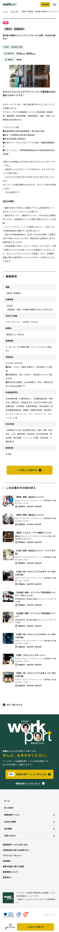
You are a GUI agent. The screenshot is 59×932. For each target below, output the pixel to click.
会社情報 (8, 829)
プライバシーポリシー (12, 855)
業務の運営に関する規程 (13, 866)
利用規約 (6, 861)
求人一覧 (14, 12)
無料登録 (45, 4)
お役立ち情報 (10, 822)
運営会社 (6, 877)
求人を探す (9, 808)
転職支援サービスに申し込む (15, 844)
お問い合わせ (10, 835)
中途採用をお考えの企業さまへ (16, 850)
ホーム (5, 12)
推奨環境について (10, 872)
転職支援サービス (11, 815)
